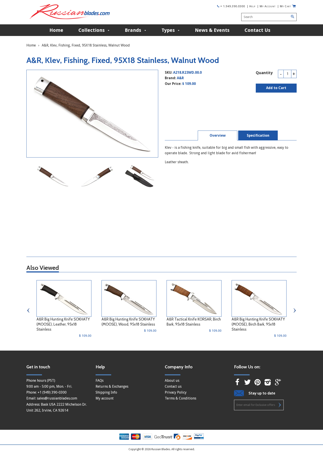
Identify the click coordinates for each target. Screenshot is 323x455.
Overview (218, 135)
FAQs (99, 380)
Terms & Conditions (180, 398)
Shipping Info (106, 392)
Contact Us (257, 30)
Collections (92, 30)
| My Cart (284, 6)
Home (56, 30)
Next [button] (294, 310)
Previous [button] (28, 310)
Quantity (264, 72)
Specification (258, 135)
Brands (133, 30)
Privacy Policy (176, 392)
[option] (53, 176)
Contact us (173, 386)
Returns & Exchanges (112, 386)
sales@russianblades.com (57, 398)
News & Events (212, 30)
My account (105, 398)
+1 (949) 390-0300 (52, 392)
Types (169, 30)
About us (172, 380)
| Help (251, 6)
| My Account (266, 6)
